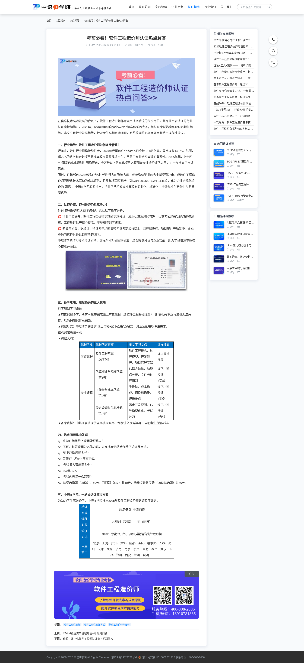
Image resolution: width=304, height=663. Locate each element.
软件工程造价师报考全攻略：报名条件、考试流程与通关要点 (234, 71)
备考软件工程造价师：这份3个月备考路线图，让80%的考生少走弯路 (234, 84)
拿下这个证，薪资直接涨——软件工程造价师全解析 (234, 78)
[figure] (234, 153)
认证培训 (145, 6)
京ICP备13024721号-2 (124, 657)
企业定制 (177, 6)
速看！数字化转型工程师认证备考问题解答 (88, 638)
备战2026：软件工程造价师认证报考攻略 (234, 103)
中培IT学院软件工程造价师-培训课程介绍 (234, 109)
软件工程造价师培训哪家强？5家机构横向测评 (234, 59)
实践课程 (161, 6)
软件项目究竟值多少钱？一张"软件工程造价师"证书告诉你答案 (234, 90)
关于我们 (227, 6)
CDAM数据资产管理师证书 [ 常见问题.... (86, 633)
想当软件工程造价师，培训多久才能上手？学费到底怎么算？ (234, 97)
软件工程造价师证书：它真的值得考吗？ (234, 116)
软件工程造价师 (72, 624)
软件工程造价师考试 (94, 624)
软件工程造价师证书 (119, 624)
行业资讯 (210, 6)
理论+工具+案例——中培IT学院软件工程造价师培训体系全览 (234, 65)
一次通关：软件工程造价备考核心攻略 (234, 122)
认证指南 (194, 6)
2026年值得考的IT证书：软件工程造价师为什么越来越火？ (234, 40)
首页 (131, 6)
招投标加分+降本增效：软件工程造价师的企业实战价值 (234, 52)
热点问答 (75, 20)
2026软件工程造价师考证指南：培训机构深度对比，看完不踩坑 (234, 46)
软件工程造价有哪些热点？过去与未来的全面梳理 (234, 128)
